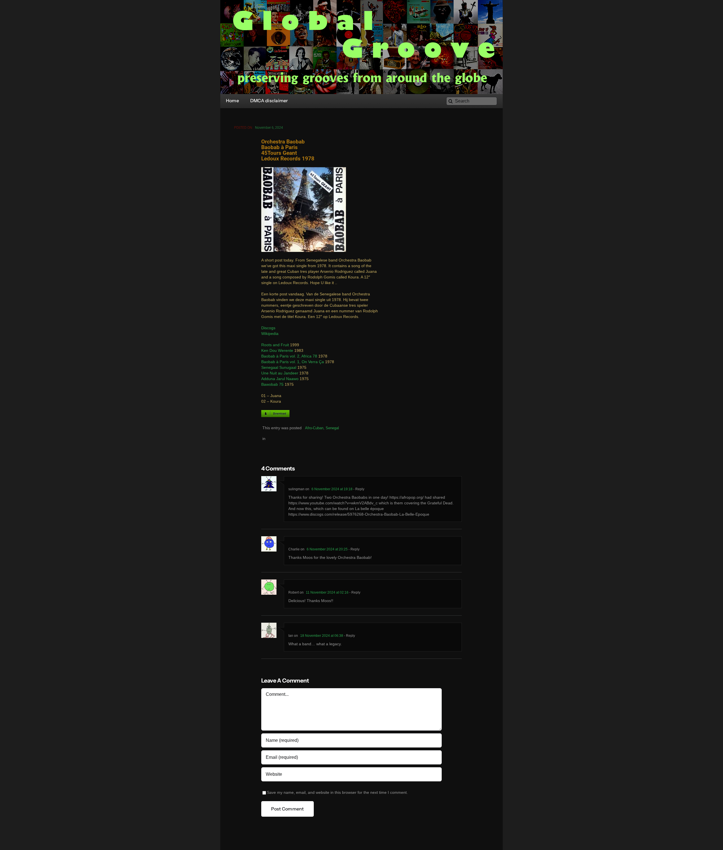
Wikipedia (269, 334)
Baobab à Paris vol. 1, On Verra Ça (292, 362)
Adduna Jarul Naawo (280, 379)
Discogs (268, 328)
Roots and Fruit (275, 345)
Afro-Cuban (314, 428)
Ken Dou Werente (277, 350)
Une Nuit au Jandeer (279, 373)
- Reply (358, 489)
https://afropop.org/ (406, 497)
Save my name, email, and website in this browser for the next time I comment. (337, 792)
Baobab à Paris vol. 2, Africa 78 (289, 356)
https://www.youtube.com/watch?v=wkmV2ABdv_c (333, 503)
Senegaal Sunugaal (278, 367)
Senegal (332, 428)
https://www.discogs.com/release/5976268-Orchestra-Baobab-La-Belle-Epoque (358, 514)
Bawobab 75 (272, 384)
